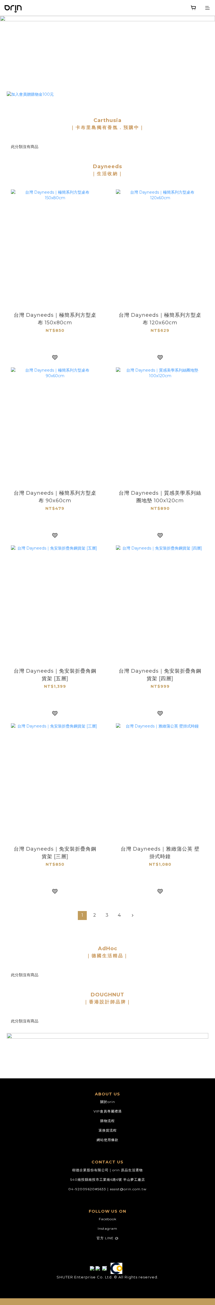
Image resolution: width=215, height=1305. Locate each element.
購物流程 (107, 1121)
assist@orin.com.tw (128, 1189)
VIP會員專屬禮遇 (108, 1111)
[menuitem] (82, 915)
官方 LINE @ (108, 1238)
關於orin (107, 1102)
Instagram (107, 1228)
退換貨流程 (108, 1130)
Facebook (107, 1219)
